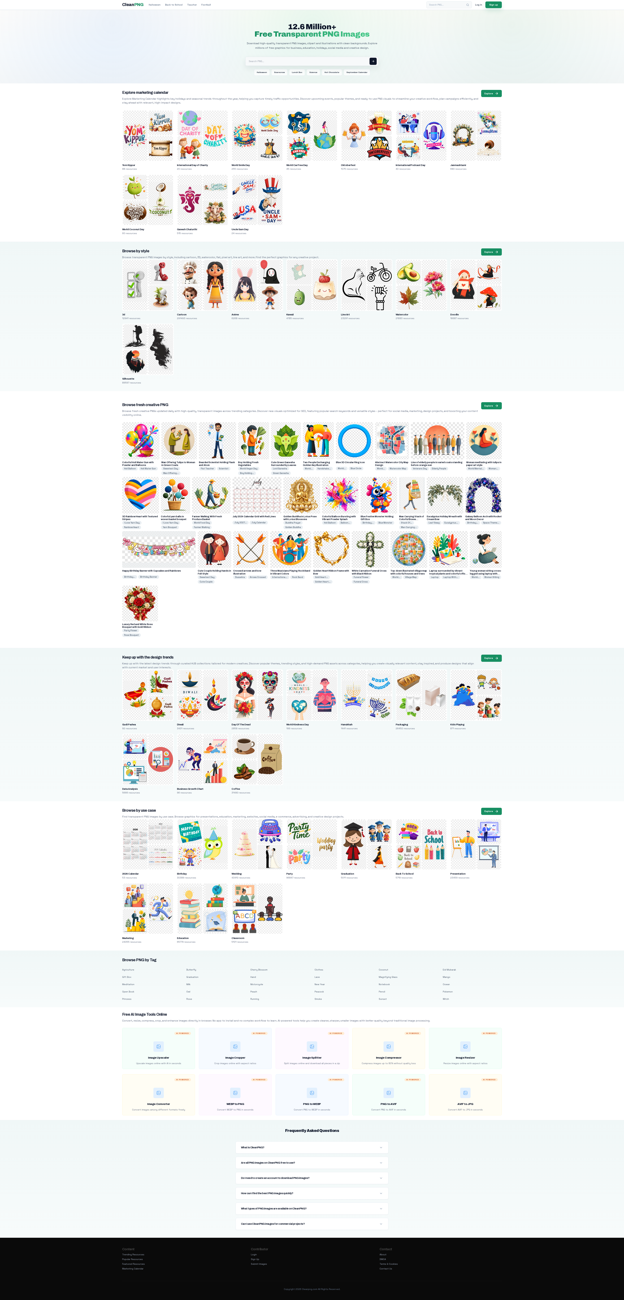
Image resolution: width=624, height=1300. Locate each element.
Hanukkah (346, 724)
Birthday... (368, 522)
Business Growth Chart (190, 789)
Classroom (238, 938)
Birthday (182, 873)
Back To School (405, 873)
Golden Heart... (323, 581)
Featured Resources (133, 1263)
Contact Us (386, 1268)
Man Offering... (171, 473)
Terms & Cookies (389, 1263)
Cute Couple (206, 581)
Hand (253, 977)
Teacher (192, 4)
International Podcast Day (410, 165)
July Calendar (259, 522)
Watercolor (402, 314)
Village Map (411, 577)
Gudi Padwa (129, 724)
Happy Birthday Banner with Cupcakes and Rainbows (151, 571)
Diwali (180, 724)
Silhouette (128, 378)
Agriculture (128, 969)
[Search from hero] (373, 61)
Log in (478, 4)
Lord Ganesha (280, 468)
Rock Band (297, 577)
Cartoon (182, 314)
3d (123, 314)
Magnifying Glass (388, 977)
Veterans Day (420, 468)
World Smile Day (241, 165)
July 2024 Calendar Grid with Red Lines (254, 516)
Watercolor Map (398, 468)
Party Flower (130, 630)
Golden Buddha (293, 527)
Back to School (174, 4)
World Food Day (202, 522)
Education (183, 938)
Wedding (236, 873)
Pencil (382, 991)
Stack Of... (406, 522)
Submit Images (259, 1263)
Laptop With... (450, 577)
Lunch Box (297, 72)
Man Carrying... (409, 527)
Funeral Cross (361, 581)
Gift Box (126, 977)
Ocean (446, 984)
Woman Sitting (491, 577)
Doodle (454, 314)
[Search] (467, 5)
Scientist (223, 468)
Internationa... (279, 577)
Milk (188, 984)
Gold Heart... (321, 577)
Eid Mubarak (449, 969)
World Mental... (476, 468)
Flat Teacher (207, 468)
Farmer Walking (202, 527)
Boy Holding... (247, 473)
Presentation (457, 873)
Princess (126, 998)
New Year (320, 984)
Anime (235, 314)
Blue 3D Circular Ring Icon (350, 462)
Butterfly (191, 969)
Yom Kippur (128, 165)
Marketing (128, 938)
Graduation (347, 873)
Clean (132, 4)
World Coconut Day (133, 229)
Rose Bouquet (131, 635)
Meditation (128, 984)
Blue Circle (356, 468)
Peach (253, 991)
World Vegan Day (248, 468)
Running (254, 998)
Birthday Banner (148, 576)
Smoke (318, 998)
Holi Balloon (130, 468)
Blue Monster (385, 522)
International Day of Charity (192, 165)
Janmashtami (458, 165)
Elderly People (439, 468)
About (383, 1254)
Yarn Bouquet (170, 527)
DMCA (383, 1259)
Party (289, 873)
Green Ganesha (281, 473)
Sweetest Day (170, 468)
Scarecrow (279, 72)
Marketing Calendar (132, 1268)
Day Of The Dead (241, 724)
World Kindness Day (297, 724)
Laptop (435, 577)
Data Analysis (130, 789)
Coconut (383, 969)
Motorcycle (256, 984)
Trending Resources (133, 1254)
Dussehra (240, 577)
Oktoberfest (348, 165)
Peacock (319, 991)
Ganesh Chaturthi (187, 229)
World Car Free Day (297, 165)
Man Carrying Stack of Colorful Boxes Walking (411, 519)
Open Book (128, 991)
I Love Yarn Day (132, 522)
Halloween (155, 4)
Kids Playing (457, 724)
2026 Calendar (130, 873)
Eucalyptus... (451, 522)
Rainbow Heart (131, 527)
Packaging (402, 724)
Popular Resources (132, 1259)
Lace (317, 977)
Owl (188, 991)
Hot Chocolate (332, 72)
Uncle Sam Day (240, 229)
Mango (446, 977)
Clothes (319, 969)
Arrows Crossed (258, 577)
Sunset (383, 998)
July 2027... (240, 522)
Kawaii (290, 314)
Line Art (345, 314)
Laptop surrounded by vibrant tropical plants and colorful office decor (448, 574)
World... (309, 468)
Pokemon (448, 991)
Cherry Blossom (258, 969)
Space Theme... (491, 522)
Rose (189, 998)
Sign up (493, 4)
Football (206, 4)
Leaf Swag (434, 522)
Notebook (384, 984)
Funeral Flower (361, 577)
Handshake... (324, 468)
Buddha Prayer (293, 522)
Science (313, 72)
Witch (446, 998)
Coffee (236, 789)
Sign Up (255, 1259)
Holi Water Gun (148, 468)
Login (254, 1254)
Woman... (493, 468)
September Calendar (356, 72)
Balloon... (345, 522)
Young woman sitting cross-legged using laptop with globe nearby (485, 574)
